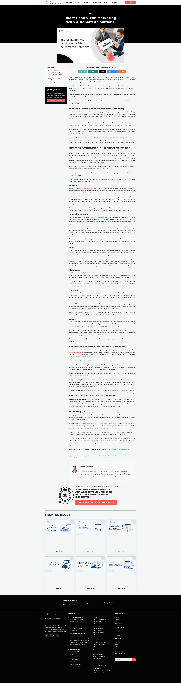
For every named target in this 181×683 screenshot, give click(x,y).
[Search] (134, 659)
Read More (59, 551)
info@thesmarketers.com (55, 618)
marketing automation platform (86, 188)
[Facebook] (46, 635)
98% (107, 380)
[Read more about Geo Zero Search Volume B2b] (121, 535)
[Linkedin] (53, 635)
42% (132, 399)
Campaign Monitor (96, 217)
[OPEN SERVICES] (71, 2)
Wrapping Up (51, 82)
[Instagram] (57, 635)
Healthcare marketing (76, 151)
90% (101, 365)
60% (92, 86)
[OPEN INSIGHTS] (109, 2)
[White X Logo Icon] (50, 635)
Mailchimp (72, 273)
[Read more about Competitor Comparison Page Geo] (90, 535)
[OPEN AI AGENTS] (90, 2)
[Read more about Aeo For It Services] (121, 571)
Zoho (123, 250)
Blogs (90, 455)
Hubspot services (113, 458)
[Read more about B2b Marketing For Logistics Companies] (90, 571)
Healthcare (115, 455)
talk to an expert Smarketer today (119, 449)
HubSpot (72, 293)
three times (116, 116)
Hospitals (105, 458)
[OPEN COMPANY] (118, 2)
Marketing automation (76, 352)
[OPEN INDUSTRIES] (81, 2)
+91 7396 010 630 (53, 620)
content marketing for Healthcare (102, 455)
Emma (71, 321)
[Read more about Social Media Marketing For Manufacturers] (59, 571)
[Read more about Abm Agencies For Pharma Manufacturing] (59, 535)
